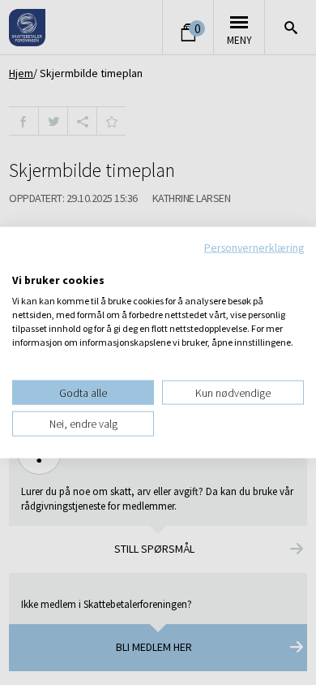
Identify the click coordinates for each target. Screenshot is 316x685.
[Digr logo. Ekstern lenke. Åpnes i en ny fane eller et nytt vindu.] (23, 263)
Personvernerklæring (254, 247)
